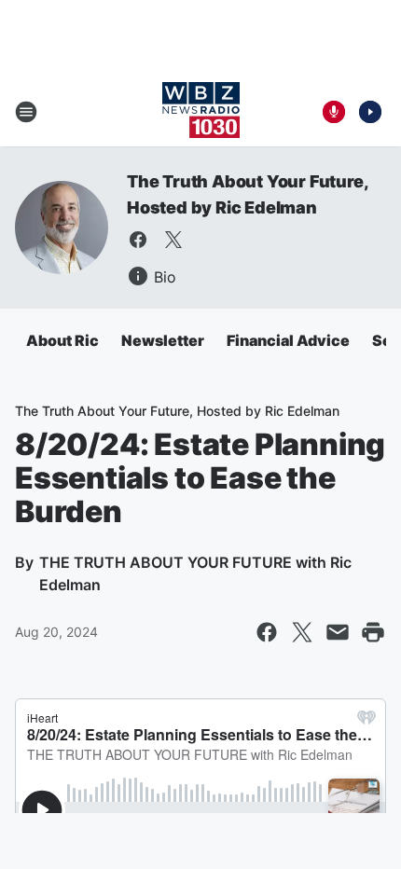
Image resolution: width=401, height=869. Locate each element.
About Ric (62, 340)
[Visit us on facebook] (138, 239)
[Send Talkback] (334, 112)
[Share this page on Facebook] (267, 632)
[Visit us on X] (173, 239)
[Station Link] (201, 112)
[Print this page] (373, 632)
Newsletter (162, 340)
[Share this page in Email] (338, 632)
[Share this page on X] (302, 632)
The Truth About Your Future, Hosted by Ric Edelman (177, 411)
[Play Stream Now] (370, 112)
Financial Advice (288, 340)
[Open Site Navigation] (26, 112)
